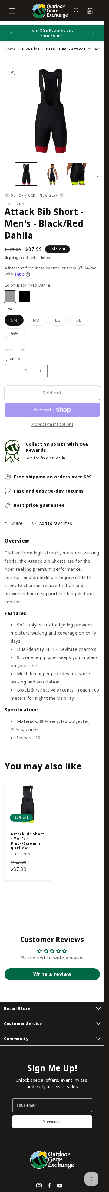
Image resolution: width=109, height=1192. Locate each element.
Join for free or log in (45, 458)
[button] (12, 11)
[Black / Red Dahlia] (10, 296)
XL (82, 321)
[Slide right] (97, 175)
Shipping (11, 257)
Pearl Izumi (15, 204)
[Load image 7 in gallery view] (78, 174)
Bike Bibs (31, 49)
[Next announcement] (93, 33)
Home (10, 49)
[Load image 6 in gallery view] (52, 174)
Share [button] (17, 523)
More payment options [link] (52, 424)
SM (17, 321)
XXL (18, 334)
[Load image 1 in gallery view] (26, 174)
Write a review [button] (52, 974)
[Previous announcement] (11, 33)
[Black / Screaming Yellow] (24, 296)
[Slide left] (6, 175)
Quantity (12, 358)
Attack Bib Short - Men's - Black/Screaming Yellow (27, 840)
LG (61, 321)
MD (39, 321)
